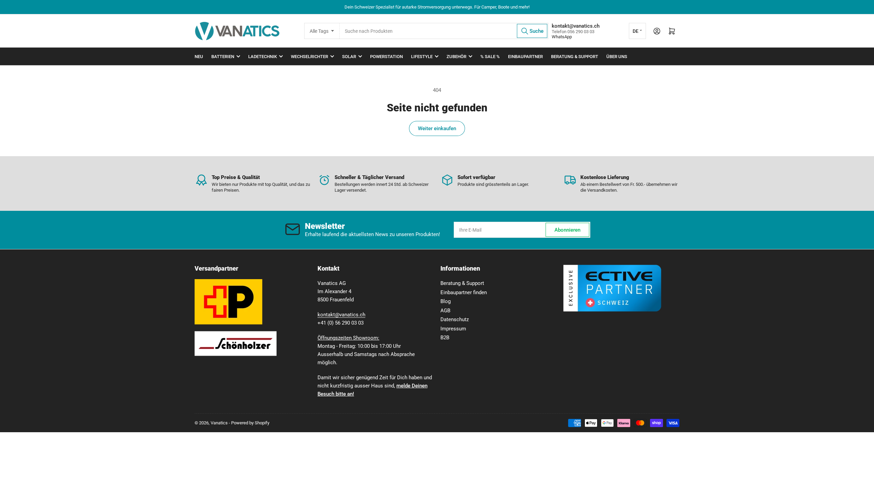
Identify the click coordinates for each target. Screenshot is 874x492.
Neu (199, 56)
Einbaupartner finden (463, 292)
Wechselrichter (309, 56)
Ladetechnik (262, 56)
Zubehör (456, 56)
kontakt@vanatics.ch (341, 315)
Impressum (453, 329)
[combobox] (444, 31)
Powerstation (386, 56)
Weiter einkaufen (437, 128)
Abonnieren (567, 230)
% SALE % (490, 56)
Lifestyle (422, 56)
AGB (445, 311)
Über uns (616, 56)
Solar (349, 56)
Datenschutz (454, 319)
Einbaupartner (525, 56)
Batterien (222, 56)
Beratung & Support (574, 56)
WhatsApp (562, 36)
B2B (444, 337)
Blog (445, 301)
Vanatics (219, 422)
